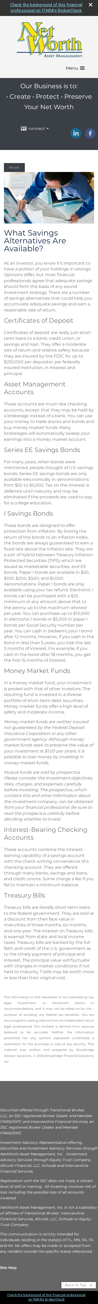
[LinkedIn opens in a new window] (76, 136)
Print (14, 167)
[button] (75, 68)
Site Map (8, 1267)
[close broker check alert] (91, 5)
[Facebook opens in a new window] (90, 136)
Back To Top (76, 1285)
